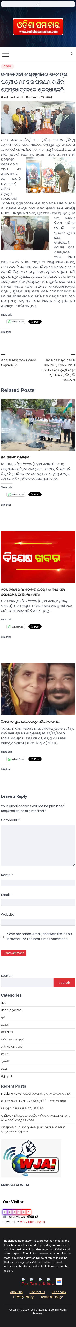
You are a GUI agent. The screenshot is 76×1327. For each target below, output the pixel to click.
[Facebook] (25, 1283)
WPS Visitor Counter (32, 1222)
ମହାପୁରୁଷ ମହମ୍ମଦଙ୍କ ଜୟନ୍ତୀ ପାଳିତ (22, 1108)
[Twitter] (33, 1283)
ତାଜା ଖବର (7, 1032)
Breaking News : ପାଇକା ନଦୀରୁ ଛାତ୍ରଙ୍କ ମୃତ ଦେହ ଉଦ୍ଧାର (36, 1094)
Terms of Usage (52, 1297)
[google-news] (59, 1283)
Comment (10, 820)
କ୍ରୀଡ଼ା (5, 1025)
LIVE (3, 1003)
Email (6, 894)
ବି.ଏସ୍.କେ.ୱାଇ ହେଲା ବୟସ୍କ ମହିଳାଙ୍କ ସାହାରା (30, 722)
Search (6, 975)
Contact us (37, 1292)
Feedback (59, 1292)
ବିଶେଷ (7, 66)
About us (16, 1292)
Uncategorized (11, 1010)
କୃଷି (3, 1017)
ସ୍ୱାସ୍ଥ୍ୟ (6, 1076)
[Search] (72, 54)
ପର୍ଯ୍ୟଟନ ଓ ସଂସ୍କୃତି (12, 1039)
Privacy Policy (23, 1297)
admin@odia (12, 97)
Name (7, 875)
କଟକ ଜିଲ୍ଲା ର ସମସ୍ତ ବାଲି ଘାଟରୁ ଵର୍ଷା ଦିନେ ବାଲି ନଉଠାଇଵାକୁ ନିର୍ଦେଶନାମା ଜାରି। (33, 591)
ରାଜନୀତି (5, 1061)
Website (7, 914)
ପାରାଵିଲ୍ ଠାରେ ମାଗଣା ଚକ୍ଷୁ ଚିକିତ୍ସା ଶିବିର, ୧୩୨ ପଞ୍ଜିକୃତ (34, 1101)
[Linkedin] (42, 1283)
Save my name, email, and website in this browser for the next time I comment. (39, 936)
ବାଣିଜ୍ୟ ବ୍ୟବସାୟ (11, 1047)
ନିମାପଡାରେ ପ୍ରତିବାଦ (15, 457)
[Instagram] (50, 1283)
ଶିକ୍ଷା (4, 1069)
